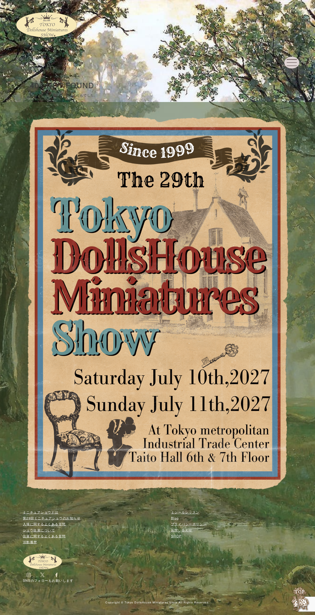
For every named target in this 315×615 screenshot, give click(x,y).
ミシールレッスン (185, 512)
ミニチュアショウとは (41, 512)
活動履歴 (30, 542)
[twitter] (42, 574)
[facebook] (56, 574)
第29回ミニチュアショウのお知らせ (52, 518)
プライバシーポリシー (189, 524)
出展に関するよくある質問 (44, 536)
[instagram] (29, 574)
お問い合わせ (181, 530)
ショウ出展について (39, 530)
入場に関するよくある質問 (44, 524)
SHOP (176, 536)
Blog (175, 518)
